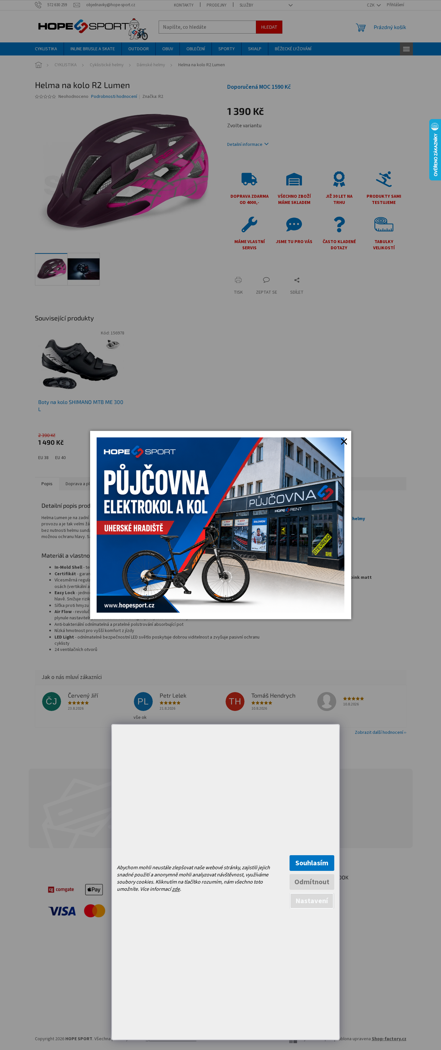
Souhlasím (311, 863)
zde (176, 889)
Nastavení (311, 901)
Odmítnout (311, 882)
